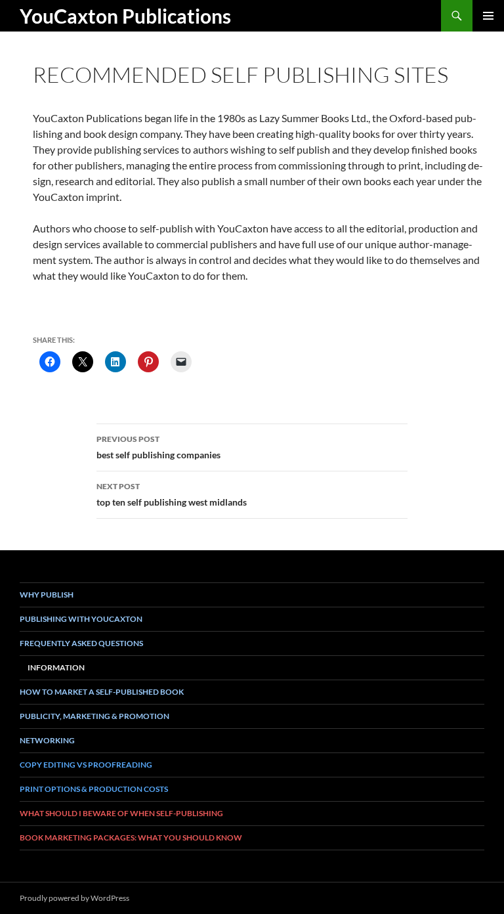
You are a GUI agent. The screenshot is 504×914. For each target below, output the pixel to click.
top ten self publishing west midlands (171, 494)
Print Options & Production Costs (94, 789)
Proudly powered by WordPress (74, 898)
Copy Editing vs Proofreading (86, 765)
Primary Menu (488, 16)
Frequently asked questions (81, 643)
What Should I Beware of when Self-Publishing (121, 813)
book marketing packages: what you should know (131, 837)
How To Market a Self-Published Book (102, 692)
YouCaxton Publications (125, 16)
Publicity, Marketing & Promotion (94, 716)
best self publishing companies (158, 447)
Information (56, 667)
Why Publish (47, 594)
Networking (47, 740)
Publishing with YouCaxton (81, 619)
